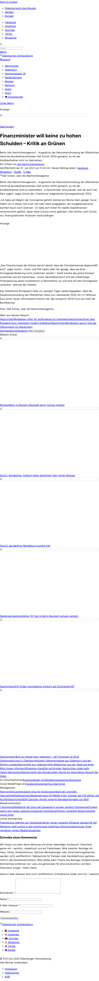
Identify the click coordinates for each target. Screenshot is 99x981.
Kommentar (7, 892)
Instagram (10, 26)
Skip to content (9, 1)
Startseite (5, 330)
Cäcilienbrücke (72, 780)
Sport (8, 93)
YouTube (10, 30)
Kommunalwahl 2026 (35, 780)
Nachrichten (12, 65)
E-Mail (27, 171)
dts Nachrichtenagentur (30, 164)
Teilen (31, 331)
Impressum (11, 968)
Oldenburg (11, 69)
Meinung (10, 85)
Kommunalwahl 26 (15, 73)
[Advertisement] (49, 244)
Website (4, 911)
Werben (9, 12)
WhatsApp (11, 37)
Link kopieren (39, 331)
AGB (7, 976)
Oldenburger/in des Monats (20, 8)
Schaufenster (15, 96)
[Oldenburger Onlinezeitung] (16, 924)
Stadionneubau (55, 780)
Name (4, 899)
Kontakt (9, 16)
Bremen (9, 81)
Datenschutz (12, 972)
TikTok (8, 33)
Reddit (17, 171)
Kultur (8, 89)
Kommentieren (19, 330)
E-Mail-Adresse (10, 905)
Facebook (10, 22)
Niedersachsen (13, 77)
